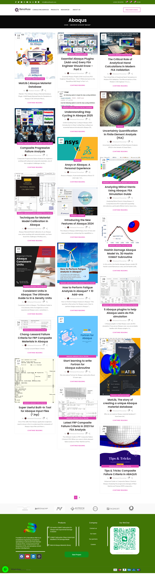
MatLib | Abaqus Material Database (35, 84)
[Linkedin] (33, 556)
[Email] (21, 2)
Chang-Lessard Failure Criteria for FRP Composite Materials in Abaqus (35, 338)
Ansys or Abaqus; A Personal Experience (77, 166)
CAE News (88, 107)
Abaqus (29, 79)
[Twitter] (18, 2)
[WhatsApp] (33, 2)
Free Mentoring (132, 10)
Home (66, 25)
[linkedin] (30, 2)
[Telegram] (38, 2)
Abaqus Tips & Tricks (123, 55)
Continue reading (34, 102)
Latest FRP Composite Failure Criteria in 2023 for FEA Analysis (77, 426)
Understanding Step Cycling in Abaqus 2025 (77, 113)
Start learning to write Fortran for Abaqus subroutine (77, 364)
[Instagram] (24, 2)
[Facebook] (16, 2)
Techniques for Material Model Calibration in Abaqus (35, 221)
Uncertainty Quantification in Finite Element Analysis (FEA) (120, 134)
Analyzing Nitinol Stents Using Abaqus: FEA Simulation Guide (120, 190)
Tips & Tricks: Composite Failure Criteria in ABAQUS (120, 472)
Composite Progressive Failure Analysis (35, 149)
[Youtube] (27, 556)
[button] (5, 569)
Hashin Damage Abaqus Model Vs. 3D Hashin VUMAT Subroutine (120, 253)
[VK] (35, 2)
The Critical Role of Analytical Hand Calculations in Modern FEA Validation (120, 65)
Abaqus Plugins (38, 79)
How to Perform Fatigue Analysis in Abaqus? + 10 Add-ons (77, 291)
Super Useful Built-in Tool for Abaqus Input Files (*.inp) (35, 411)
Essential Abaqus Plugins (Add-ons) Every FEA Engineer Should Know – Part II (77, 64)
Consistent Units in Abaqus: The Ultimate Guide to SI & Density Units (35, 294)
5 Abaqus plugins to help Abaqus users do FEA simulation (120, 313)
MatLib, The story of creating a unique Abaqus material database (120, 403)
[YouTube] (27, 2)
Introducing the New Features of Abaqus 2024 (77, 221)
